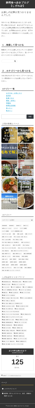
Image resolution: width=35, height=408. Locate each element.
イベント (16, 228)
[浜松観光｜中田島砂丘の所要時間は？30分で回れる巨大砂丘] (9, 201)
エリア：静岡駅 (5, 231)
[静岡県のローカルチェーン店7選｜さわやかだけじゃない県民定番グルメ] (26, 152)
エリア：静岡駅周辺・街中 (16, 231)
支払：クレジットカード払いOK (25, 248)
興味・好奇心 (11, 100)
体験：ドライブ (28, 233)
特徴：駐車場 (25, 256)
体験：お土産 (20, 233)
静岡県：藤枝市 (23, 264)
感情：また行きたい (25, 242)
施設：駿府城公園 (27, 253)
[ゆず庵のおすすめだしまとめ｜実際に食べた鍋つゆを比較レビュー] (9, 135)
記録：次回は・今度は (23, 259)
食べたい (9, 108)
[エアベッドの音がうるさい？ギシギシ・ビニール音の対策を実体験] (9, 152)
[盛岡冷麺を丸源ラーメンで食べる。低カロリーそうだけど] (9, 185)
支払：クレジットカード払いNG (9, 248)
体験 (14, 233)
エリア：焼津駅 (23, 228)
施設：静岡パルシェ (17, 253)
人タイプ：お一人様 (6, 233)
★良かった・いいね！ (6, 228)
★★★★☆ (11, 225)
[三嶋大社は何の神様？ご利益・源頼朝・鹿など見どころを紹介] (26, 185)
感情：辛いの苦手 (16, 245)
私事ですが (10, 98)
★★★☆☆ (18, 225)
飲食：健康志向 (28, 267)
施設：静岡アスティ (6, 253)
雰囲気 (8, 103)
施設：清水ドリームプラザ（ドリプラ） (19, 250)
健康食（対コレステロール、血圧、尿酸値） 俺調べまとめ (18, 395)
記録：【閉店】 (13, 259)
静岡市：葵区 (5, 262)
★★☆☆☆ (25, 225)
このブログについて (10, 388)
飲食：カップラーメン (6, 267)
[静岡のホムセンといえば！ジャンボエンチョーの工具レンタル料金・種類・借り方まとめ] (26, 168)
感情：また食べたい (6, 245)
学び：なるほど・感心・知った (20, 236)
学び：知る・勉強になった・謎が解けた (10, 242)
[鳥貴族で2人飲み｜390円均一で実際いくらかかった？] (26, 135)
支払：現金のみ (5, 250)
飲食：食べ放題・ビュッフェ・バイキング (11, 270)
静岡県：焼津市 (14, 264)
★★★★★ (4, 225)
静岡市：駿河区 (13, 262)
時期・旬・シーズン (6, 256)
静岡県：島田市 (22, 262)
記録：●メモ (4, 259)
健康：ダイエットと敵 (6, 236)
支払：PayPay (26, 245)
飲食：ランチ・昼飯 (18, 267)
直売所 (8, 95)
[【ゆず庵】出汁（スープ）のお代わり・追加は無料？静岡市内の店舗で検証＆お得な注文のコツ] (26, 201)
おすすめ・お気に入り (14, 93)
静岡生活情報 (11, 105)
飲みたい (9, 110)
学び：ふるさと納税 (6, 239)
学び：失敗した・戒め (17, 239)
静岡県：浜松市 (5, 264)
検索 (30, 116)
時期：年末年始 (16, 256)
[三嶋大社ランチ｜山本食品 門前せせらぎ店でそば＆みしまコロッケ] (9, 168)
